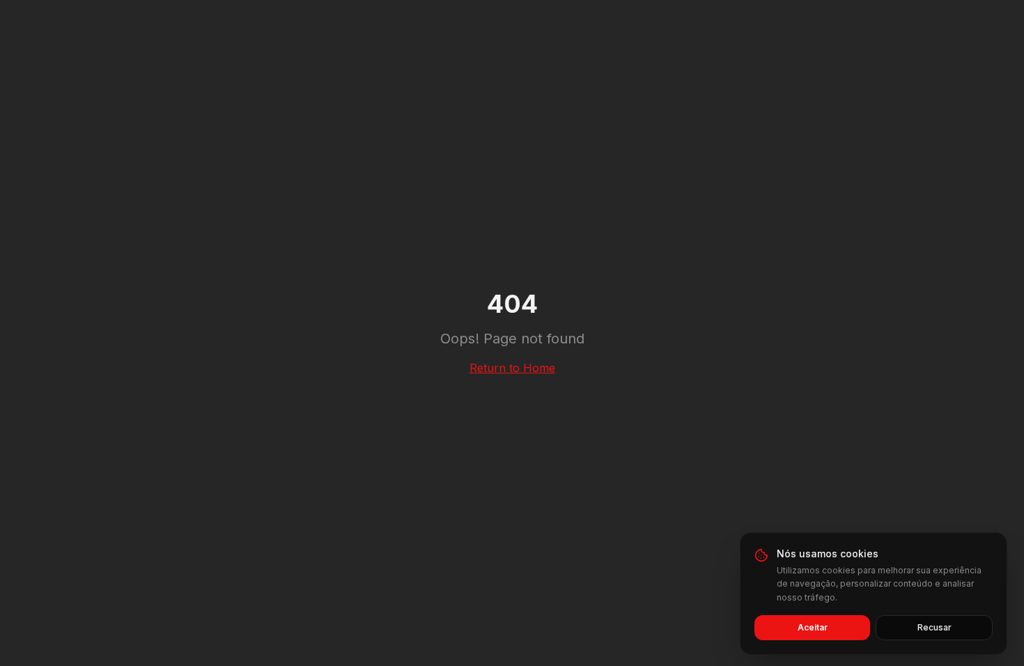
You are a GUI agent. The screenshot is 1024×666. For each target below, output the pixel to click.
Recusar (934, 627)
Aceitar (813, 627)
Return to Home (512, 368)
